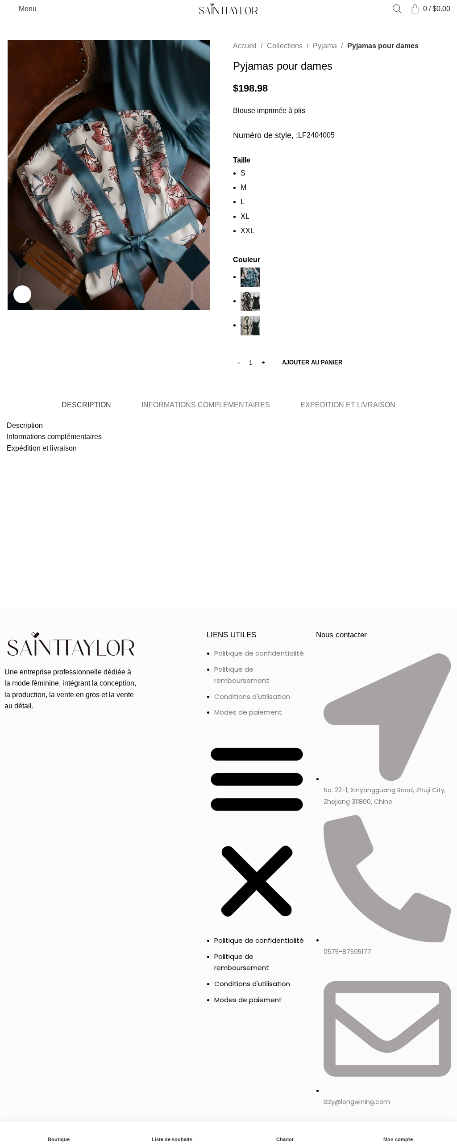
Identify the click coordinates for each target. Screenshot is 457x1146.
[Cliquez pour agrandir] (22, 294)
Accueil (245, 46)
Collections (285, 46)
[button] (257, 831)
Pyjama (326, 46)
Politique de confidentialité (259, 653)
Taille (241, 160)
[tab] (86, 404)
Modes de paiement (248, 712)
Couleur (246, 259)
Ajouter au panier (312, 362)
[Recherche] (397, 9)
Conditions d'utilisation (252, 696)
